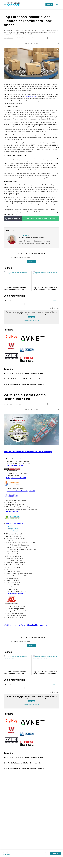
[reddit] (34, 43)
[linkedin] (29, 43)
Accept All (55, 853)
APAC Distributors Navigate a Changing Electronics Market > (28, 625)
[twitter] (31, 43)
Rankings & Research (10, 12)
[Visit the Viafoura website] (55, 308)
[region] (31, 304)
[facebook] (26, 43)
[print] (58, 43)
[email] (37, 43)
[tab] (8, 300)
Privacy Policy (6, 854)
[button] (5, 4)
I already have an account (32, 320)
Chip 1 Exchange (30, 96)
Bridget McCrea (8, 38)
